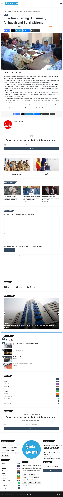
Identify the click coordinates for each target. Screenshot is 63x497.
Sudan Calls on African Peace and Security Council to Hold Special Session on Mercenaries (31, 198)
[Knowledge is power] (8, 352)
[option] (31, 313)
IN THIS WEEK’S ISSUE (9, 398)
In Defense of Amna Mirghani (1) (14, 327)
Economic (6, 386)
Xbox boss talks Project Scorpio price (22, 363)
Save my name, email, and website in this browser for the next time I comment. (24, 246)
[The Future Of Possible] (8, 359)
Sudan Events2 (8, 26)
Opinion (6, 391)
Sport (5, 388)
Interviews (6, 401)
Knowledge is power (18, 350)
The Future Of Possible (19, 357)
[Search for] (61, 4)
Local (12, 11)
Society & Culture (8, 396)
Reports (6, 393)
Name (5, 233)
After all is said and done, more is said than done (25, 343)
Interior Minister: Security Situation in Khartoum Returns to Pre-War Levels (50, 198)
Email (5, 240)
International (7, 383)
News (9, 11)
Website (34, 240)
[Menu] (2, 4)
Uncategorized (7, 403)
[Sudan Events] (11, 3)
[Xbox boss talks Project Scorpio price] (8, 366)
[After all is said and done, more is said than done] (8, 345)
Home (5, 11)
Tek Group (29, 494)
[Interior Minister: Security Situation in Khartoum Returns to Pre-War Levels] (50, 190)
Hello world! (9, 339)
